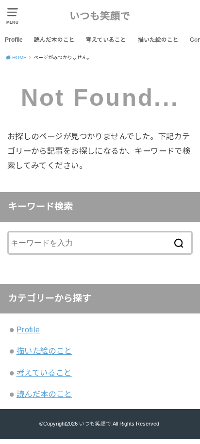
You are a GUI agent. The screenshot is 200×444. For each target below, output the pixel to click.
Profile (14, 40)
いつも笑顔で (100, 15)
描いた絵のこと (158, 40)
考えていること (106, 40)
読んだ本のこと (54, 40)
